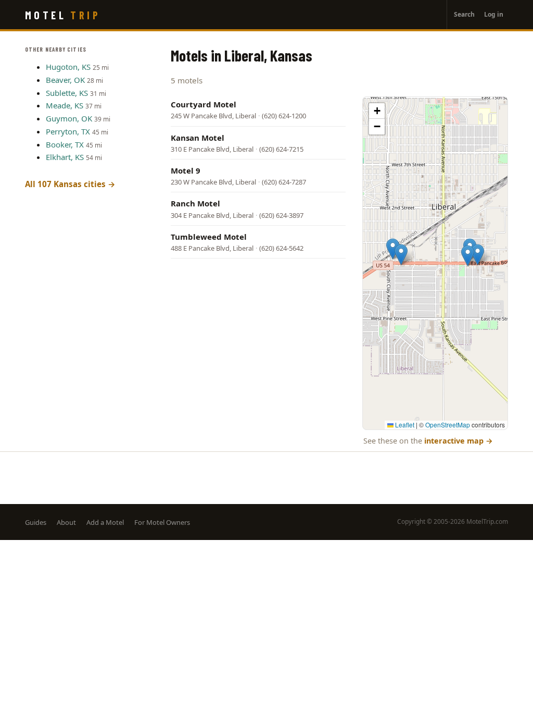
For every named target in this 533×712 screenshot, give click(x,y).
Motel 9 (185, 170)
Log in (493, 14)
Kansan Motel (197, 137)
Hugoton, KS (68, 67)
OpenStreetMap (447, 424)
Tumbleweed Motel (209, 236)
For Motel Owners (162, 522)
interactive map (458, 441)
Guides (35, 522)
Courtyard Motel (203, 104)
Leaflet (404, 424)
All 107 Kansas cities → (70, 184)
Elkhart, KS (65, 157)
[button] (392, 249)
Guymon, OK (69, 118)
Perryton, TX (68, 131)
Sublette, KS (67, 93)
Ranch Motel (195, 203)
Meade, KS (64, 105)
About (66, 522)
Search (464, 14)
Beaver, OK (65, 80)
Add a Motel (105, 522)
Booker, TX (65, 144)
